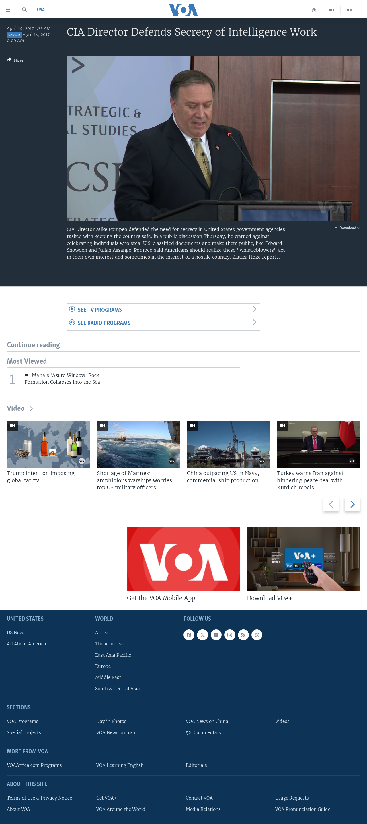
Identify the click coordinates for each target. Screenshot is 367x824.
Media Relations (203, 809)
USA (41, 10)
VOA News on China (207, 721)
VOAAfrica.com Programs (34, 765)
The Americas (110, 644)
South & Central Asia (117, 688)
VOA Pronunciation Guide (302, 809)
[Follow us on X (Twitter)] (202, 634)
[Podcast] (256, 634)
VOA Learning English (120, 765)
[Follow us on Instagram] (229, 634)
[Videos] (332, 10)
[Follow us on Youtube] (216, 634)
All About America (26, 644)
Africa (101, 632)
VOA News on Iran (115, 732)
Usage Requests (292, 798)
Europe (103, 666)
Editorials (196, 765)
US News (16, 632)
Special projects (24, 732)
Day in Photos (111, 721)
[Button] (15, 61)
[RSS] (243, 634)
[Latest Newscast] (349, 10)
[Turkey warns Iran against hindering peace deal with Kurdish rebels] (318, 444)
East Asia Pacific (113, 655)
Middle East (108, 677)
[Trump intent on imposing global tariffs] (48, 444)
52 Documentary (204, 732)
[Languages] (314, 10)
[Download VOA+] (303, 559)
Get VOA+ (106, 798)
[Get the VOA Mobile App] (183, 559)
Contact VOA (199, 798)
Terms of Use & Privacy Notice (39, 798)
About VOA (18, 809)
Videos (282, 721)
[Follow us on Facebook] (189, 634)
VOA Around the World (120, 809)
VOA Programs (22, 721)
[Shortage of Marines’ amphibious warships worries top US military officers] (138, 444)
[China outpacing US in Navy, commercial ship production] (228, 444)
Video (15, 409)
